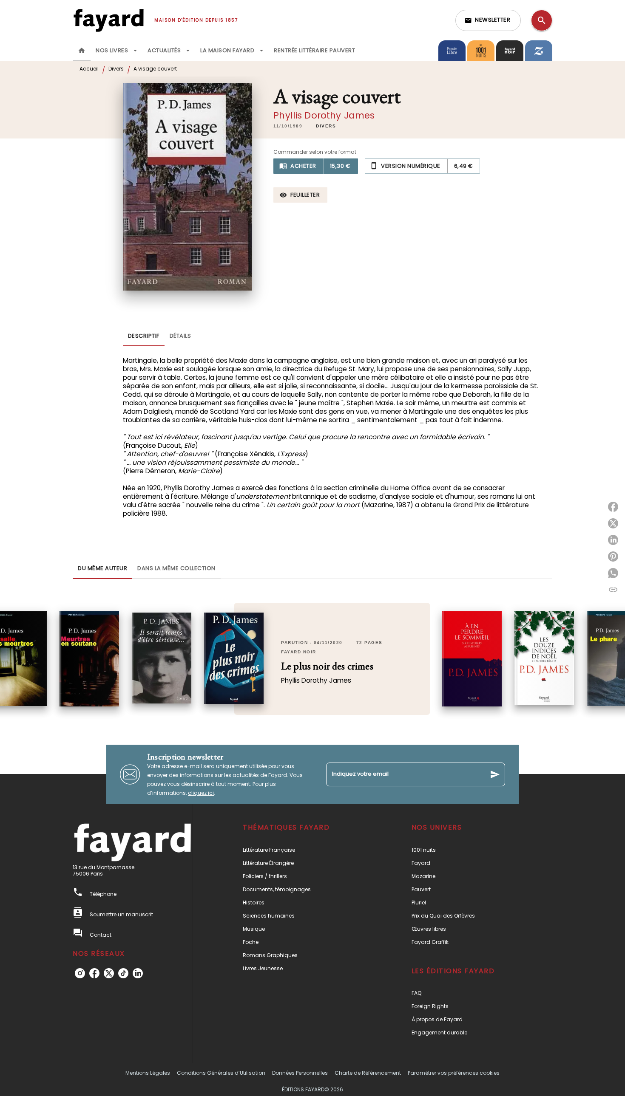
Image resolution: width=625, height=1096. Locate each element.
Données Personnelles (300, 1072)
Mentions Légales (147, 1072)
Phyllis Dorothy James (324, 115)
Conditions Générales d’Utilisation (221, 1072)
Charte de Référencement (368, 1072)
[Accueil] (108, 20)
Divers (116, 68)
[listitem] (80, 973)
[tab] (82, 50)
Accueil (89, 68)
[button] (488, 20)
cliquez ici (201, 793)
